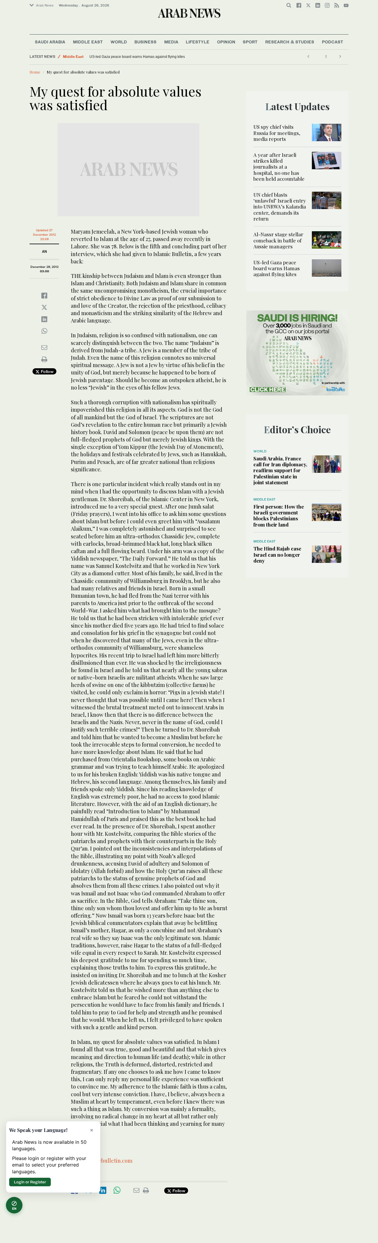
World (118, 41)
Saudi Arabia (50, 41)
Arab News (44, 5)
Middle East (88, 41)
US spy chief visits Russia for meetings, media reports (276, 132)
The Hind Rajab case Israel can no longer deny (277, 554)
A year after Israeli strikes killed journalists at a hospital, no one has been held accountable (278, 166)
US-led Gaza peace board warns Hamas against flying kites (137, 57)
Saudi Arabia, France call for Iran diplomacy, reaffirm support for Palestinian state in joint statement (280, 470)
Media (171, 41)
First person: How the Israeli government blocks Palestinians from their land (278, 515)
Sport (250, 41)
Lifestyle (197, 41)
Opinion (226, 41)
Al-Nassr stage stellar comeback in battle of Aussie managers (278, 240)
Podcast (332, 41)
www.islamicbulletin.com (101, 1160)
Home (35, 71)
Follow (46, 371)
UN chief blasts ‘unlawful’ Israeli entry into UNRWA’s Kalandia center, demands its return (279, 206)
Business (145, 41)
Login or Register (30, 1182)
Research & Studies (289, 41)
